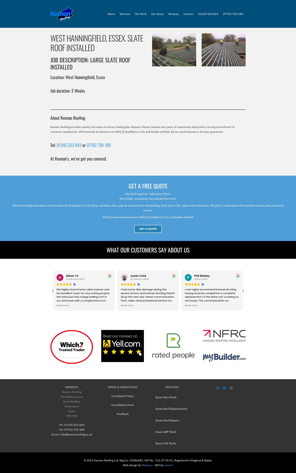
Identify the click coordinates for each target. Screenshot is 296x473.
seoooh (168, 465)
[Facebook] (224, 388)
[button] (242, 290)
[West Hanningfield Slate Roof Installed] (174, 49)
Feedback (123, 414)
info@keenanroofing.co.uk (76, 434)
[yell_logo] (122, 346)
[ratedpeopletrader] (173, 346)
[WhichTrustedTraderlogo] (71, 347)
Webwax (146, 465)
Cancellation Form (122, 405)
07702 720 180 (99, 145)
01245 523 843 (69, 145)
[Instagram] (231, 388)
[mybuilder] (224, 358)
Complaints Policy (123, 396)
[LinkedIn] (217, 388)
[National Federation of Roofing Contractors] (224, 336)
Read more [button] (63, 305)
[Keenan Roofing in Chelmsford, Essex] (62, 14)
